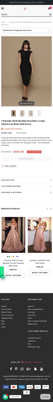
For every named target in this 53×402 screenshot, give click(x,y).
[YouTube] (41, 369)
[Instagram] (22, 369)
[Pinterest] (16, 369)
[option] (13, 247)
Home (3, 22)
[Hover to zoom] (26, 71)
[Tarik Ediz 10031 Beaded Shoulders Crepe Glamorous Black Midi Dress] (13, 113)
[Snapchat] (35, 369)
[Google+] (28, 369)
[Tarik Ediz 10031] (22, 113)
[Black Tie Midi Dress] (31, 113)
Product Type (6, 133)
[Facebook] (11, 369)
